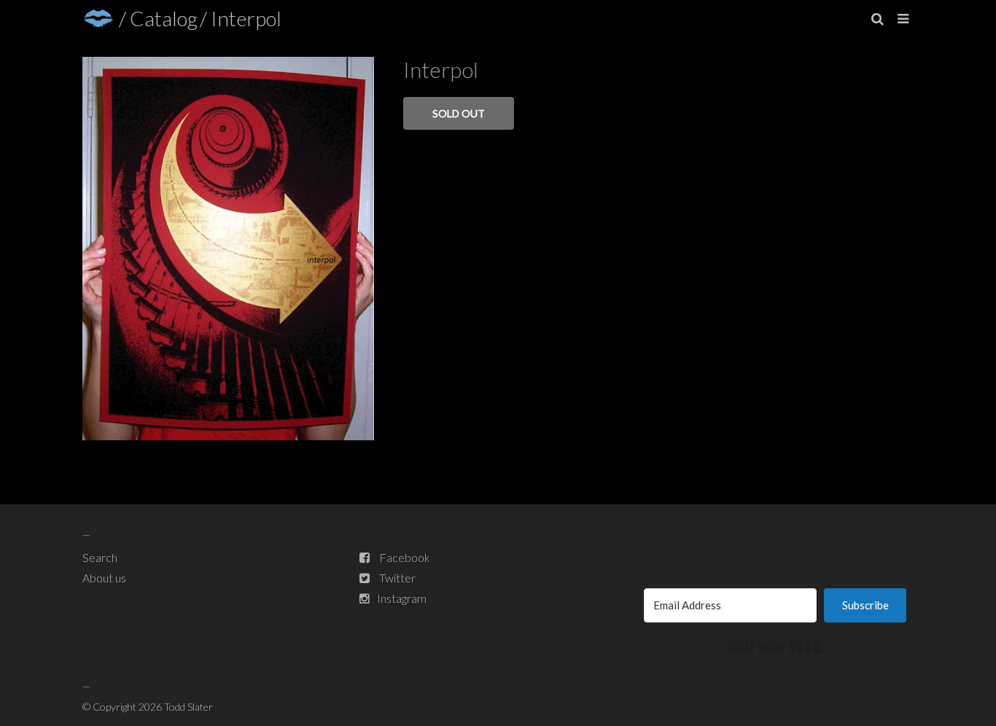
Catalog (164, 18)
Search (99, 557)
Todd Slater (188, 706)
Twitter (397, 578)
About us (104, 578)
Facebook (404, 557)
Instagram (402, 598)
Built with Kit (774, 646)
